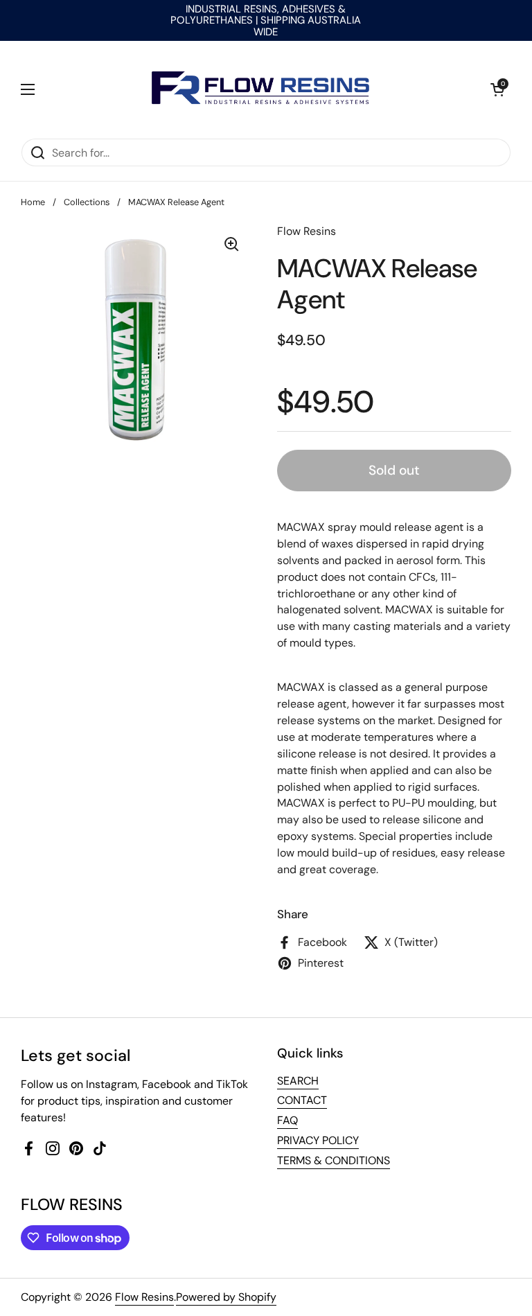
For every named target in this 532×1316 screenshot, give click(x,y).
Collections (86, 202)
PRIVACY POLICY (318, 1140)
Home (33, 202)
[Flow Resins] (262, 89)
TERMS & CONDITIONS (333, 1160)
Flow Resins (144, 1297)
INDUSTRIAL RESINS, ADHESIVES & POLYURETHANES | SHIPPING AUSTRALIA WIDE (265, 20)
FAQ (287, 1120)
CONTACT (302, 1100)
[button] (497, 89)
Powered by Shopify (226, 1297)
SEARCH (298, 1080)
